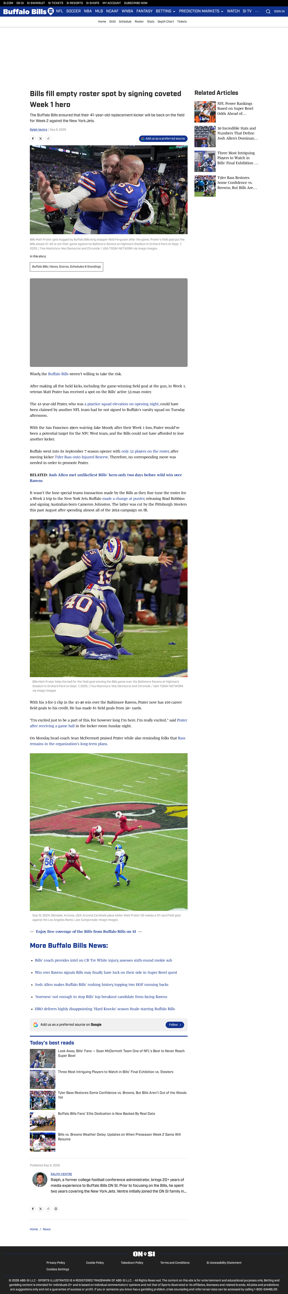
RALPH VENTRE (61, 1174)
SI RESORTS (75, 3)
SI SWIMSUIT (36, 3)
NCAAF (112, 11)
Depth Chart (166, 21)
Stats (150, 21)
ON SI (20, 3)
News (47, 1229)
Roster (139, 21)
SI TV (247, 11)
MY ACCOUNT (112, 3)
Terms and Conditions (175, 1263)
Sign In (279, 11)
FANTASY (144, 11)
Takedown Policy (132, 1263)
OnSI (112, 21)
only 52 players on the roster (145, 451)
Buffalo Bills (58, 374)
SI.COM (8, 3)
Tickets (182, 21)
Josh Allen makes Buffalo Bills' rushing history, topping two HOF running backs (101, 984)
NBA (88, 11)
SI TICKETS (55, 3)
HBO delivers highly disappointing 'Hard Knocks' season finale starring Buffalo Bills (105, 1009)
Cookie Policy (95, 1263)
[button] (166, 11)
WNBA (127, 11)
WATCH (233, 11)
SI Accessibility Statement (224, 1263)
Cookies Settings (57, 1269)
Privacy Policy (55, 1263)
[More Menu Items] (257, 11)
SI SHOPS (92, 3)
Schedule (125, 21)
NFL (59, 11)
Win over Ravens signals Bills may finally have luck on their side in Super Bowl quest (106, 972)
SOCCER (73, 11)
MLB (99, 11)
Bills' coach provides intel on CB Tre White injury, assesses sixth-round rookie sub (103, 960)
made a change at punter (123, 498)
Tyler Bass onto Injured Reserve (81, 457)
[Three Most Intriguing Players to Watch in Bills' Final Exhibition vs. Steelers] (226, 161)
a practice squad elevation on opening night (121, 404)
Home (102, 21)
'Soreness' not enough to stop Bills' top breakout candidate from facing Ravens (101, 997)
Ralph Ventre (38, 129)
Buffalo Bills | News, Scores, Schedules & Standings (66, 266)
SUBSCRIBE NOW (136, 3)
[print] (56, 1209)
